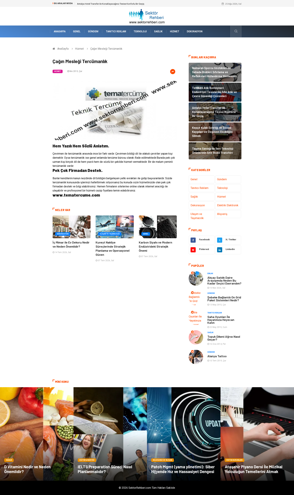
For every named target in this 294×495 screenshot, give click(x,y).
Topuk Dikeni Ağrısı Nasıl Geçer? (223, 338)
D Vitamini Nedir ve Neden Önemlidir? (27, 469)
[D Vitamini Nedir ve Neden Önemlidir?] (37, 434)
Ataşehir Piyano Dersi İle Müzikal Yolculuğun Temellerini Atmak (253, 469)
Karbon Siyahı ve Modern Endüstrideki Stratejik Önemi (155, 246)
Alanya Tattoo (217, 356)
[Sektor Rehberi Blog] (147, 16)
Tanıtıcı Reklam (116, 31)
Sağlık (158, 31)
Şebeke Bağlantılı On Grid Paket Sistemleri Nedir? (224, 298)
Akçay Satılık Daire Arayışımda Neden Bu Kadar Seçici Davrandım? (224, 280)
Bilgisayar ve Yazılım (162, 460)
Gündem (93, 31)
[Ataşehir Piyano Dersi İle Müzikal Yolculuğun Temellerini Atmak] (257, 434)
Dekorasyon (194, 31)
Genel (76, 31)
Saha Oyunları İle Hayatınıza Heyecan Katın (220, 319)
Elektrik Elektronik (227, 205)
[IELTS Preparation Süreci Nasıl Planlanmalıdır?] (110, 434)
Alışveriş (222, 214)
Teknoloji (140, 31)
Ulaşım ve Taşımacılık (110, 234)
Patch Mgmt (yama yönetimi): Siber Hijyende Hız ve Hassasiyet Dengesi (183, 469)
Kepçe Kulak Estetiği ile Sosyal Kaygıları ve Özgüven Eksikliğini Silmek (111, 4)
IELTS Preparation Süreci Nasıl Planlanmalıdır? (105, 469)
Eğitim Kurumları (234, 460)
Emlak (210, 273)
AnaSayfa (60, 31)
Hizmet (174, 31)
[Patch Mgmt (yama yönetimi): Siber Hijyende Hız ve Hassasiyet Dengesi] (183, 434)
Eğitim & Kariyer (86, 460)
